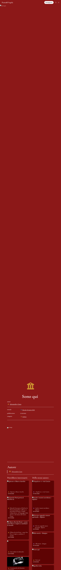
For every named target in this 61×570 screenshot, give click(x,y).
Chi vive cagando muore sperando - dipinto (40, 516)
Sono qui (35, 549)
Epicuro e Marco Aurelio (15, 481)
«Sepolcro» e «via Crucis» (40, 481)
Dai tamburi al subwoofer (16, 541)
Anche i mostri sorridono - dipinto (41, 498)
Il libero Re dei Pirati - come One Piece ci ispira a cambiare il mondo (17, 523)
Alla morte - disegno (39, 533)
